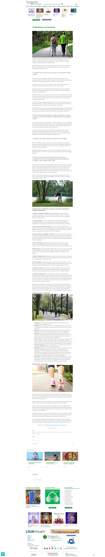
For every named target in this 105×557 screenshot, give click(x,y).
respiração (43, 432)
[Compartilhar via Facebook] (32, 440)
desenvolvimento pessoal (67, 432)
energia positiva (35, 432)
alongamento (56, 432)
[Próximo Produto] (78, 10)
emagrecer (48, 432)
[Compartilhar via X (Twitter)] (35, 440)
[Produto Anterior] (26, 10)
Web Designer (34, 554)
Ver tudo (76, 449)
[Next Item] (38, 497)
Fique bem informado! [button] (71, 547)
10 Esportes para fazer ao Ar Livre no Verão (52, 463)
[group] (52, 13)
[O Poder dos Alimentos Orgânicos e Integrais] (70, 456)
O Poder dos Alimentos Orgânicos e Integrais (69, 463)
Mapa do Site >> (31, 540)
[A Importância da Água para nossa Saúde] (35, 456)
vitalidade (60, 432)
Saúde (39, 432)
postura (51, 432)
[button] (71, 541)
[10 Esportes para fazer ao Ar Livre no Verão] (52, 456)
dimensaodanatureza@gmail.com (71, 555)
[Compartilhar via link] (38, 440)
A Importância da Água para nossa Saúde (34, 463)
